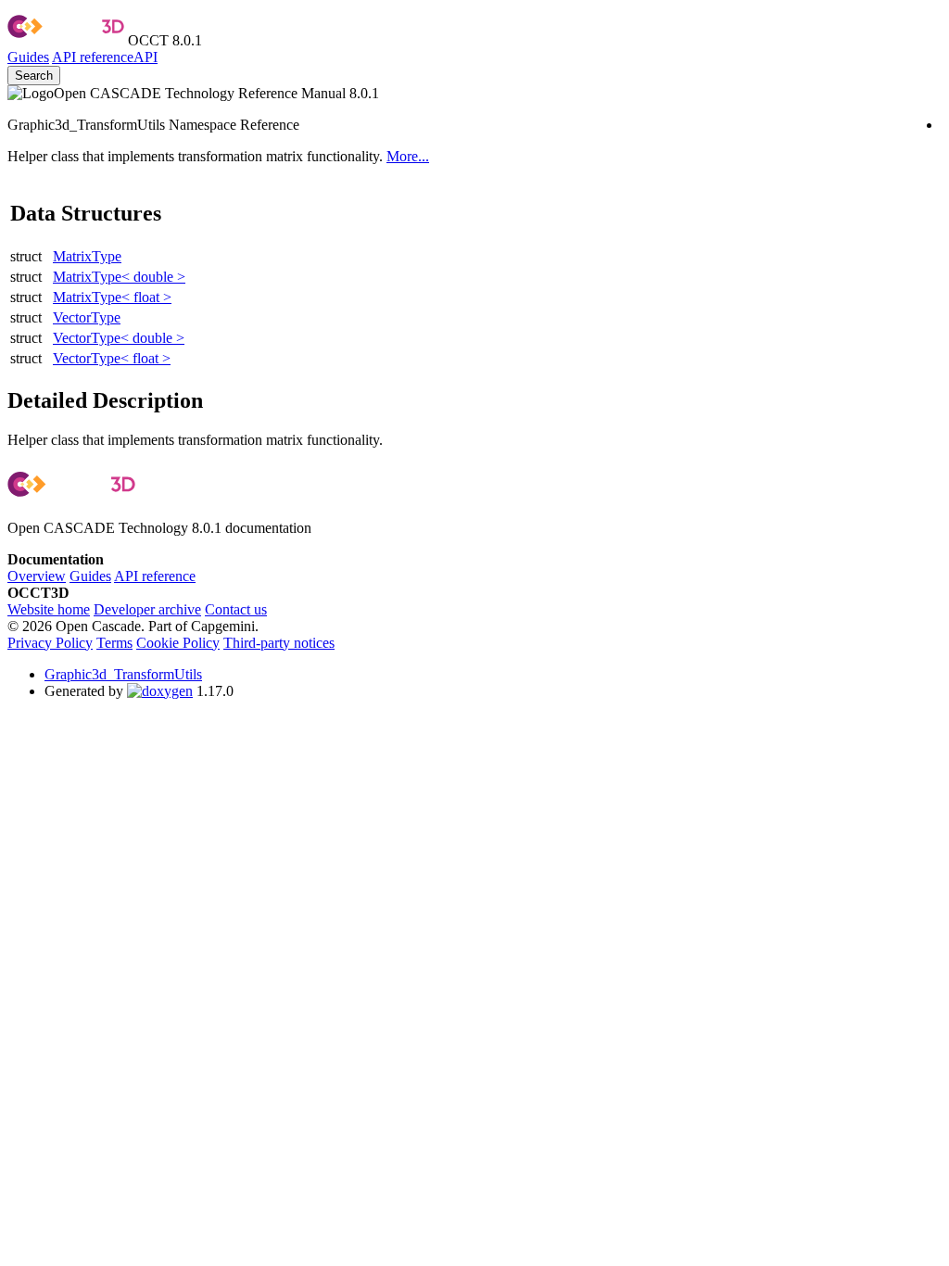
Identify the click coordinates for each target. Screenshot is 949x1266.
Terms (114, 643)
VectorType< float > (112, 358)
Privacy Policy (50, 643)
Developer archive (147, 609)
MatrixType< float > (112, 297)
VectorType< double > (118, 338)
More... (407, 156)
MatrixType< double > (119, 277)
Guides (28, 57)
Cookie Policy (178, 643)
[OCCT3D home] (65, 40)
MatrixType (87, 256)
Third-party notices (279, 643)
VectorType (86, 317)
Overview (36, 576)
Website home (48, 609)
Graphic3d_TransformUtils (123, 674)
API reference (155, 576)
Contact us (236, 609)
